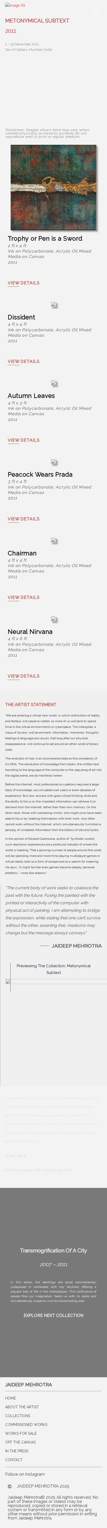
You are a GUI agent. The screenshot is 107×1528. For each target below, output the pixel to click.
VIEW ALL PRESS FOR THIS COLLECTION (38, 1170)
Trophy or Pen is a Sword (45, 238)
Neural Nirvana (30, 631)
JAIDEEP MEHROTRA (28, 1384)
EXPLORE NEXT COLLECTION (53, 1315)
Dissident (21, 317)
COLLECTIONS (17, 1416)
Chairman (22, 553)
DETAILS (24, 283)
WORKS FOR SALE (21, 1433)
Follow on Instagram (25, 1474)
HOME (10, 1398)
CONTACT (14, 1460)
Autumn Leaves (31, 395)
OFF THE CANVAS (20, 1442)
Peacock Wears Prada (40, 474)
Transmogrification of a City (53, 1250)
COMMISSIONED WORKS (26, 1425)
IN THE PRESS (16, 1451)
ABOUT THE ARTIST (22, 1407)
